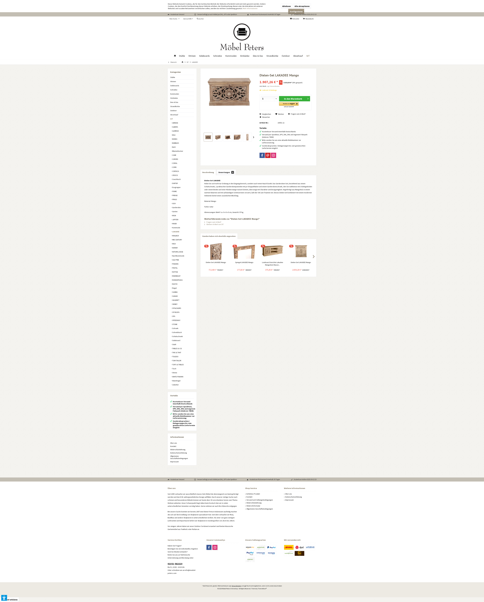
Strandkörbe (175, 106)
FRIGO (174, 199)
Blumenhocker (177, 151)
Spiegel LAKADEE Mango (244, 262)
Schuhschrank (177, 336)
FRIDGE (175, 195)
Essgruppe (176, 187)
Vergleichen (266, 114)
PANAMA (175, 264)
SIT (171, 119)
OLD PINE (175, 260)
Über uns (173, 443)
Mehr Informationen (250, 8)
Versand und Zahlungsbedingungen (259, 500)
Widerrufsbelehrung (177, 449)
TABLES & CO (177, 348)
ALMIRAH (175, 131)
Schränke (173, 90)
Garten (174, 211)
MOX (174, 244)
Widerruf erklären (9, 599)
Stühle (172, 77)
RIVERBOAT (176, 276)
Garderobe (176, 207)
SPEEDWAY (176, 320)
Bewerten (266, 117)
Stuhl (174, 344)
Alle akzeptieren (302, 6)
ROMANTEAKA (177, 280)
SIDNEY (174, 304)
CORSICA (175, 171)
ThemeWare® (262, 589)
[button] (289, 105)
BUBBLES (175, 143)
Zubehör (175, 385)
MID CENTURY (177, 240)
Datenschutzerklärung (178, 453)
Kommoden (174, 94)
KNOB (174, 223)
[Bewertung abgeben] (286, 79)
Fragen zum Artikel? (298, 114)
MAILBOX (175, 236)
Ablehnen (286, 6)
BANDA (174, 139)
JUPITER (175, 219)
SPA (173, 316)
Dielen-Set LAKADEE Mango (216, 262)
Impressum (174, 462)
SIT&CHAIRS (176, 308)
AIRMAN (175, 123)
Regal (174, 288)
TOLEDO (175, 356)
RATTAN (175, 272)
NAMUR (175, 248)
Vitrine (174, 372)
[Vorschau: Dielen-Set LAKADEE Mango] (208, 137)
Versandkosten (236, 586)
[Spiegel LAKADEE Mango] (244, 251)
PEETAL (175, 268)
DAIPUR (175, 183)
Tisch (174, 368)
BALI (173, 135)
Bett (174, 147)
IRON (174, 215)
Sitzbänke (174, 98)
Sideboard (176, 340)
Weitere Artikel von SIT (215, 224)
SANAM (175, 296)
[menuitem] (308, 18)
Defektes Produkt (253, 494)
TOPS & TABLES (178, 364)
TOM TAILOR (176, 360)
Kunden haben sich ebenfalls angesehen (219, 236)
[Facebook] (262, 155)
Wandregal (176, 381)
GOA (174, 203)
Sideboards (174, 85)
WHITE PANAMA (177, 377)
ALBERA (175, 127)
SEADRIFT (175, 300)
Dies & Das (174, 102)
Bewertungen (226, 172)
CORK (174, 167)
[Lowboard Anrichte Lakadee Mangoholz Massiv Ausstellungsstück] (272, 251)
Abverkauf (174, 115)
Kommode (176, 227)
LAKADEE (175, 232)
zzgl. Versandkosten (273, 86)
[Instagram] (273, 155)
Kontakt (173, 446)
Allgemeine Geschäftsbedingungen (179, 457)
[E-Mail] (267, 155)
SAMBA (175, 292)
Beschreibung (208, 172)
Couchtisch (176, 179)
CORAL (174, 163)
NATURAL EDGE (177, 252)
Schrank (175, 328)
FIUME (174, 191)
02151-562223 (175, 563)
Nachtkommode (178, 256)
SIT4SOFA (175, 312)
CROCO (175, 175)
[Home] (175, 56)
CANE (174, 155)
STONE (174, 324)
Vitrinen (173, 81)
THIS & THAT (176, 352)
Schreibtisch (177, 332)
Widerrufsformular (253, 506)
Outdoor (173, 110)
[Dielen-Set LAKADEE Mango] (216, 251)
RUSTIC (175, 284)
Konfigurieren (296, 11)
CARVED (175, 159)
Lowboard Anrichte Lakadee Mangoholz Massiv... (272, 263)
